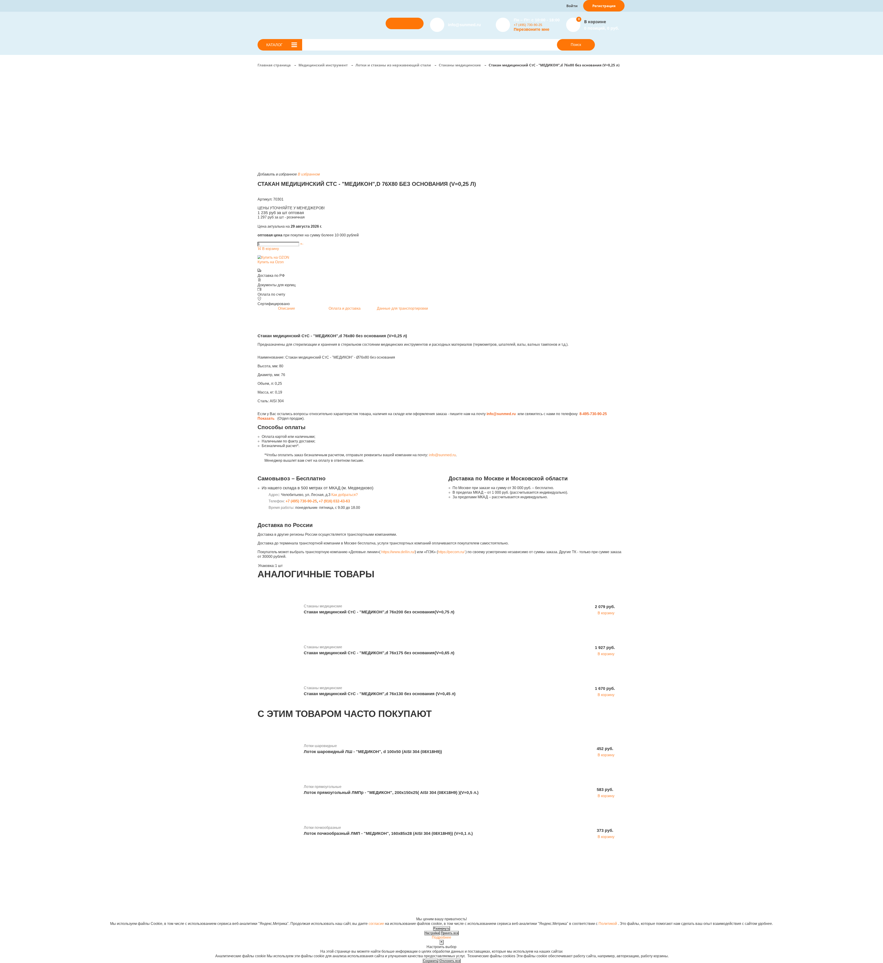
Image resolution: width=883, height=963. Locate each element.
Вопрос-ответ (376, 887)
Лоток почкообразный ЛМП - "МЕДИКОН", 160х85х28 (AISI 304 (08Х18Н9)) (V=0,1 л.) (388, 833)
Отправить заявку (405, 23)
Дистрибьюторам (379, 873)
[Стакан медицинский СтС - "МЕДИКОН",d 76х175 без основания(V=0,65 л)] (279, 650)
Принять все (449, 933)
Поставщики (375, 878)
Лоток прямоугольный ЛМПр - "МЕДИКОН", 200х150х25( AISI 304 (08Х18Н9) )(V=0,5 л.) (391, 792)
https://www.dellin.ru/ (398, 552)
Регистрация (604, 5)
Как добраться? (344, 495)
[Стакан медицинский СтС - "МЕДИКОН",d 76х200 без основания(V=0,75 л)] (279, 609)
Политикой (608, 924)
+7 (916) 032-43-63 (334, 501)
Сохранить (430, 961)
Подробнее (441, 937)
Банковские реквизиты (451, 873)
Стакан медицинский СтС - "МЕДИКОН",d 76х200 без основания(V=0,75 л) (379, 612)
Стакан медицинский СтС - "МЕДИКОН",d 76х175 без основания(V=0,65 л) (379, 653)
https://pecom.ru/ (451, 552)
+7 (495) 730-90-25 (528, 25)
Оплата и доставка (381, 882)
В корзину (270, 249)
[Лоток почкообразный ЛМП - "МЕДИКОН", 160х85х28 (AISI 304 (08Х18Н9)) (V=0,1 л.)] (279, 831)
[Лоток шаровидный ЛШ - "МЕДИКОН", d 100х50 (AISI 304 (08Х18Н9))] (279, 749)
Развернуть (441, 928)
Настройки (432, 933)
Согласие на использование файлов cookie (295, 914)
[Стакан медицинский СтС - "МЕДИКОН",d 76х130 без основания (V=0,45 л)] (279, 691)
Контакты (439, 887)
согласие (376, 924)
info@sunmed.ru (442, 455)
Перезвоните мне (531, 29)
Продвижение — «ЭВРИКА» (534, 905)
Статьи (438, 882)
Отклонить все (450, 961)
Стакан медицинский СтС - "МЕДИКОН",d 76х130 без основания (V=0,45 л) (380, 693)
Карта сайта (520, 914)
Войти (572, 5)
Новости (439, 878)
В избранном (309, 174)
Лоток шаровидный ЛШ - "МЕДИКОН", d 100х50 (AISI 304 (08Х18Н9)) (373, 751)
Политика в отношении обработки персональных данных (306, 910)
